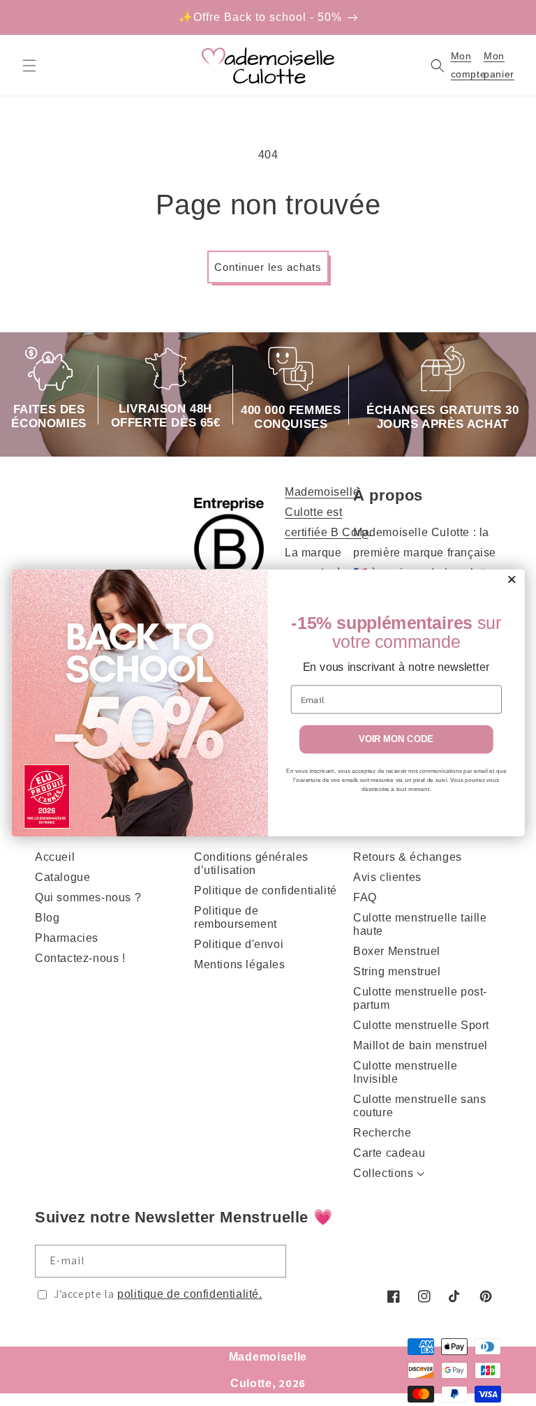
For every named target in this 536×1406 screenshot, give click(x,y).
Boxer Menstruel (396, 951)
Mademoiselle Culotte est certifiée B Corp (326, 512)
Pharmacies (66, 938)
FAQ (365, 897)
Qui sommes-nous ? (88, 897)
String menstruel (397, 971)
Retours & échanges (407, 857)
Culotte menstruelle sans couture (419, 1105)
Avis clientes (387, 877)
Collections (383, 1173)
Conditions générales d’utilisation (251, 863)
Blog (47, 918)
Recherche (382, 1133)
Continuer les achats (268, 267)
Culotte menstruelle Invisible (405, 1072)
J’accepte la (158, 1294)
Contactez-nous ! (80, 958)
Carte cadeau (389, 1153)
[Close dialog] (512, 579)
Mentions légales (239, 964)
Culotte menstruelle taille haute (420, 924)
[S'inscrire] (270, 1261)
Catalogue (62, 877)
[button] (29, 65)
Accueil (55, 857)
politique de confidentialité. (189, 1294)
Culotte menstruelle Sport (421, 1025)
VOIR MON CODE (396, 739)
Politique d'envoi (238, 944)
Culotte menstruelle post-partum (420, 998)
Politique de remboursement (235, 917)
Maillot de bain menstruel (420, 1045)
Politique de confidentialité (265, 890)
